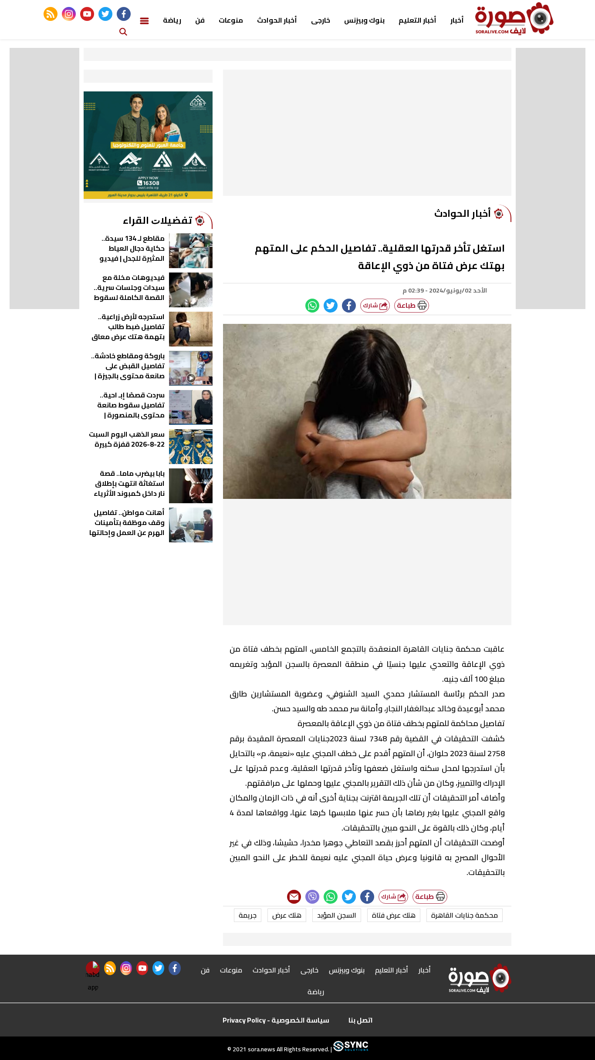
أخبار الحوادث (277, 20)
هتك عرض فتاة (394, 915)
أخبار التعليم (417, 20)
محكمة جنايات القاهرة (464, 915)
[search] (123, 31)
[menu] (144, 20)
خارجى (320, 20)
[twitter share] (331, 306)
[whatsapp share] (312, 306)
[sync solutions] (350, 1049)
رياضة (172, 20)
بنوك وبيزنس (364, 20)
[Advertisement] (367, 135)
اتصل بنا (360, 1019)
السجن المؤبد (336, 915)
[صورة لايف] (514, 18)
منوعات (231, 20)
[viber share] (312, 897)
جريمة (248, 915)
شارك (371, 305)
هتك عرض (286, 915)
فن (200, 20)
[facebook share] (349, 306)
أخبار (457, 20)
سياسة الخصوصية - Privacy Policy (276, 1019)
